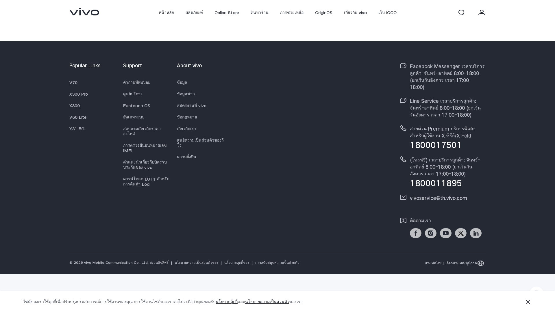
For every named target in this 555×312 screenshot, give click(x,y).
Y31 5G (77, 128)
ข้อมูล (182, 82)
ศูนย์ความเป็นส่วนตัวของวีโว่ (200, 143)
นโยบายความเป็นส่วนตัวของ (196, 263)
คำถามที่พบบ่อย (136, 82)
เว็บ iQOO (387, 12)
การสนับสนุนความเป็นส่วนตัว (277, 263)
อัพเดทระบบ (134, 117)
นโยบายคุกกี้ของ (236, 263)
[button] (461, 12)
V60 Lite (77, 117)
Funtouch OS (136, 105)
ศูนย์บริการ (133, 94)
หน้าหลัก (166, 12)
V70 (73, 82)
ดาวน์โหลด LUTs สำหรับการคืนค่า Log (146, 181)
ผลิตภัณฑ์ (194, 12)
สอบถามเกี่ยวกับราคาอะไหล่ (142, 131)
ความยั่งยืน (186, 157)
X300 (74, 105)
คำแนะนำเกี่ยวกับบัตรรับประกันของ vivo (145, 165)
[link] (84, 12)
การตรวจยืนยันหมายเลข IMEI (145, 148)
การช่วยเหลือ (292, 12)
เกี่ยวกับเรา (186, 128)
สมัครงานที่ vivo (191, 105)
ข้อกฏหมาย (187, 117)
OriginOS (323, 12)
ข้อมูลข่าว (186, 94)
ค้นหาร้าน (260, 12)
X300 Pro (78, 94)
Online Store (226, 12)
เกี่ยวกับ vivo (355, 12)
